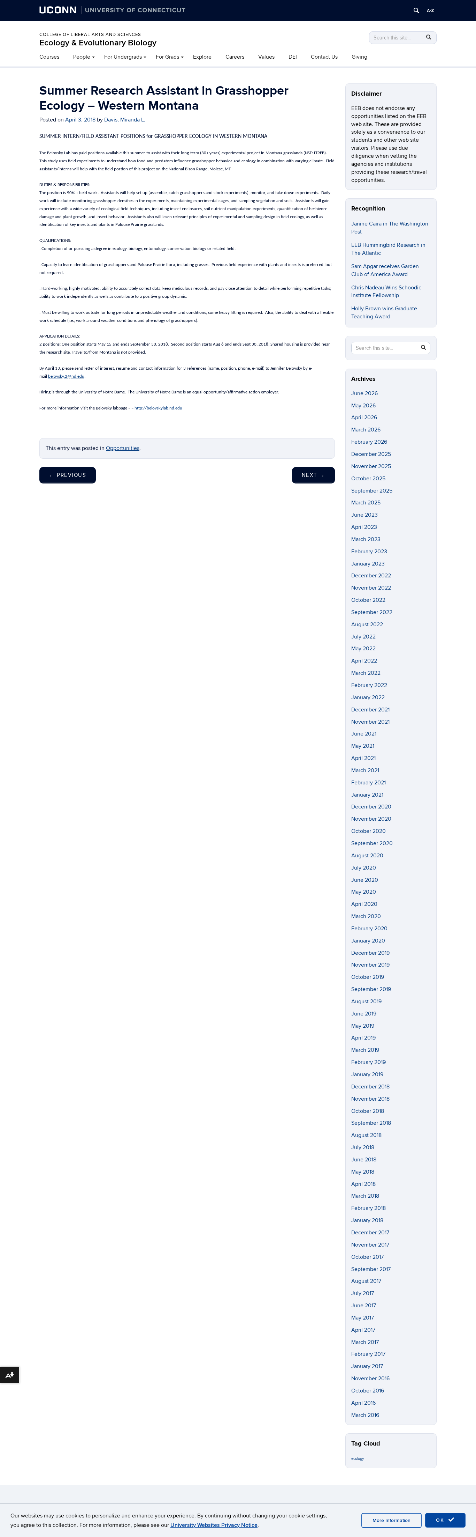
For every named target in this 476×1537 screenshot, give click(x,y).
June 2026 (364, 393)
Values (266, 56)
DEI (293, 56)
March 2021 (365, 770)
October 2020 (368, 831)
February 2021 (368, 782)
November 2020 (371, 818)
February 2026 (369, 441)
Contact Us (324, 56)
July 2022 (363, 636)
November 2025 (371, 466)
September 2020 (372, 843)
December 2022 (371, 575)
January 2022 (368, 697)
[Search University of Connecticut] (416, 10)
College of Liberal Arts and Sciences (90, 34)
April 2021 (363, 758)
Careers (234, 56)
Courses (49, 56)
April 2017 (363, 1330)
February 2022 (369, 685)
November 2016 (370, 1378)
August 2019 (366, 1001)
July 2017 (362, 1293)
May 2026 (363, 405)
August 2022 (367, 624)
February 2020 (369, 928)
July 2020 (363, 867)
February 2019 (368, 1062)
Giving (359, 56)
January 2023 (368, 563)
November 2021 (370, 721)
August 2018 (366, 1135)
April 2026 (364, 417)
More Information (391, 1520)
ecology (357, 1458)
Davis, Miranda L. (124, 119)
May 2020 (363, 891)
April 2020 (364, 904)
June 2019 (363, 1013)
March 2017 (365, 1342)
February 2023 (369, 551)
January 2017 (367, 1366)
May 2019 (362, 1025)
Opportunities (122, 448)
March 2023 (366, 539)
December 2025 (371, 454)
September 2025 (371, 490)
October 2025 (368, 478)
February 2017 (368, 1354)
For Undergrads (123, 56)
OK (441, 1520)
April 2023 (364, 527)
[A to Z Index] (430, 10)
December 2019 (370, 952)
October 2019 (367, 977)
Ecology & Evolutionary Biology (97, 43)
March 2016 (365, 1415)
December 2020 (371, 806)
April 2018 (363, 1184)
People (81, 56)
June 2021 (363, 733)
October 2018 (367, 1111)
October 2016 (367, 1390)
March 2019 (365, 1050)
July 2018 (362, 1147)
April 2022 (364, 660)
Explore (202, 56)
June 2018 (363, 1159)
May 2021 (362, 745)
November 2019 (370, 964)
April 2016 (363, 1402)
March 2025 (366, 502)
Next (313, 475)
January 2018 (367, 1220)
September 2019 (371, 989)
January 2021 (367, 794)
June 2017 (363, 1305)
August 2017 (366, 1281)
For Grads (167, 56)
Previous (67, 475)
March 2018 (365, 1195)
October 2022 (368, 600)
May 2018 (362, 1171)
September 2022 (371, 612)
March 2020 (366, 916)
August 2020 (367, 855)
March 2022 (366, 673)
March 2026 (366, 429)
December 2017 (370, 1232)
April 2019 (363, 1037)
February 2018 (368, 1208)
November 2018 (370, 1098)
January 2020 (368, 940)
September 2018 (371, 1123)
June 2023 (364, 514)
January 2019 (367, 1074)
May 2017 (362, 1317)
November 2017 (370, 1244)
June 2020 (364, 880)
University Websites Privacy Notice (214, 1525)
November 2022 (371, 587)
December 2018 (370, 1086)
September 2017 (371, 1269)
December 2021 (370, 709)
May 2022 (363, 648)
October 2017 (367, 1257)
